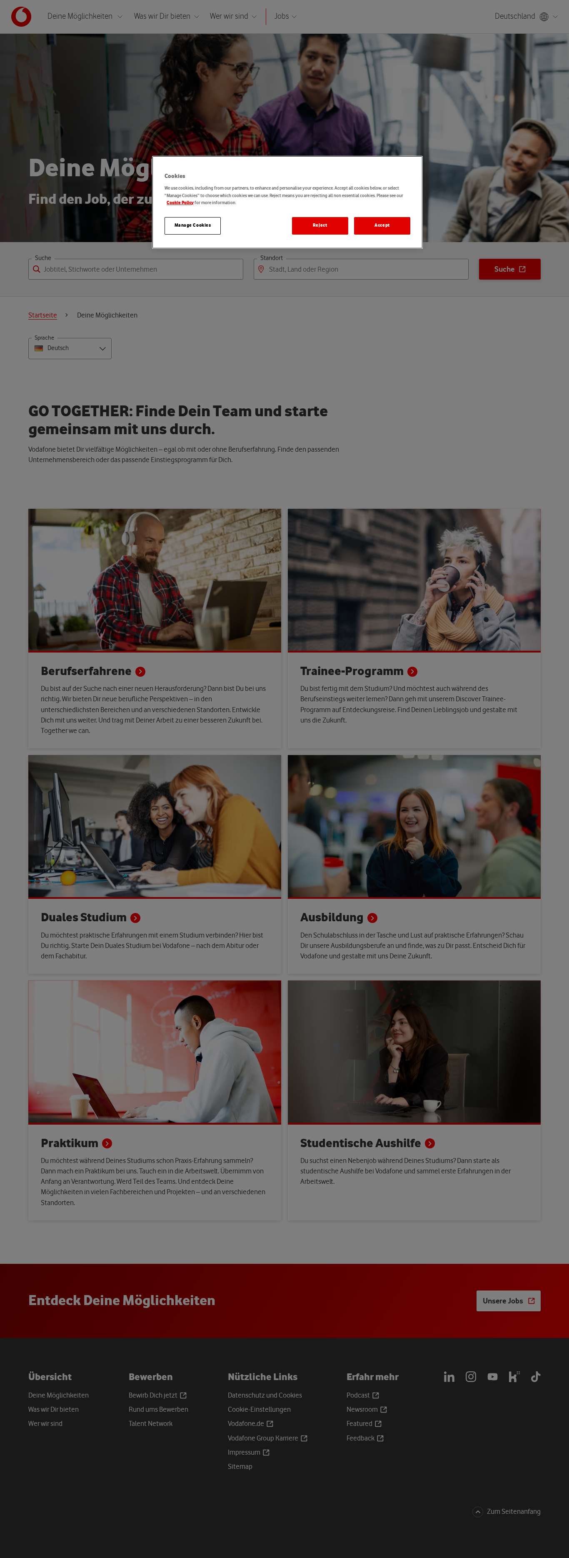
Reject (320, 225)
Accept (381, 225)
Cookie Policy (180, 202)
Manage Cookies (193, 225)
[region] (287, 202)
